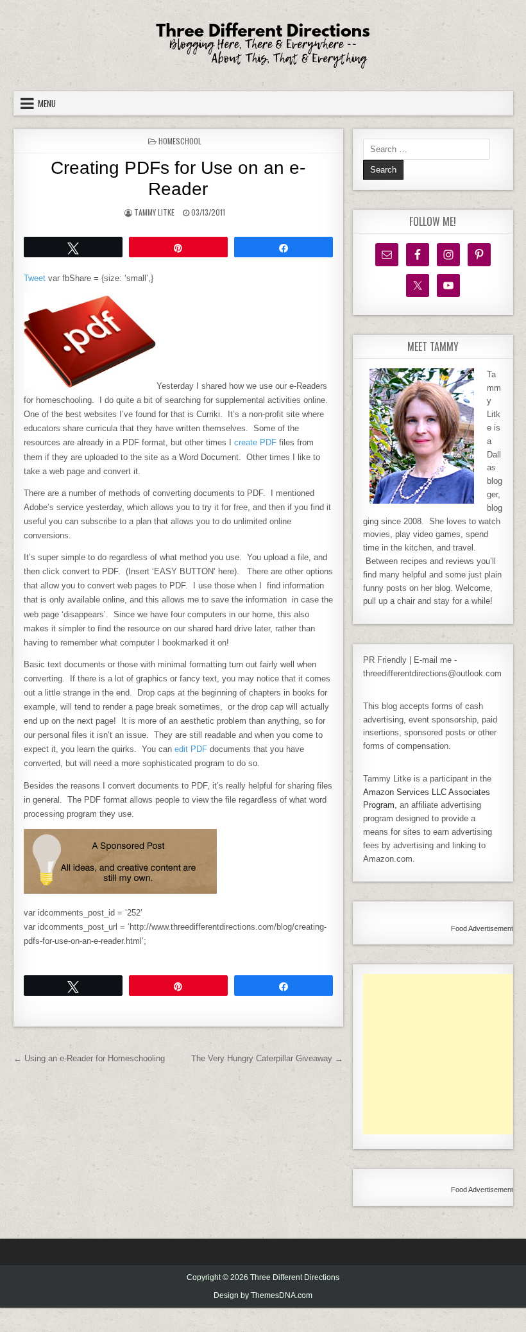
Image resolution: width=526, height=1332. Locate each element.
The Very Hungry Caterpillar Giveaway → (267, 1058)
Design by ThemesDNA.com (263, 1295)
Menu (47, 103)
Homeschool (179, 140)
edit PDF (190, 749)
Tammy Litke (154, 212)
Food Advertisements (484, 928)
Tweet (35, 278)
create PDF (255, 442)
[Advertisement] (444, 1054)
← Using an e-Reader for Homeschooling (89, 1058)
